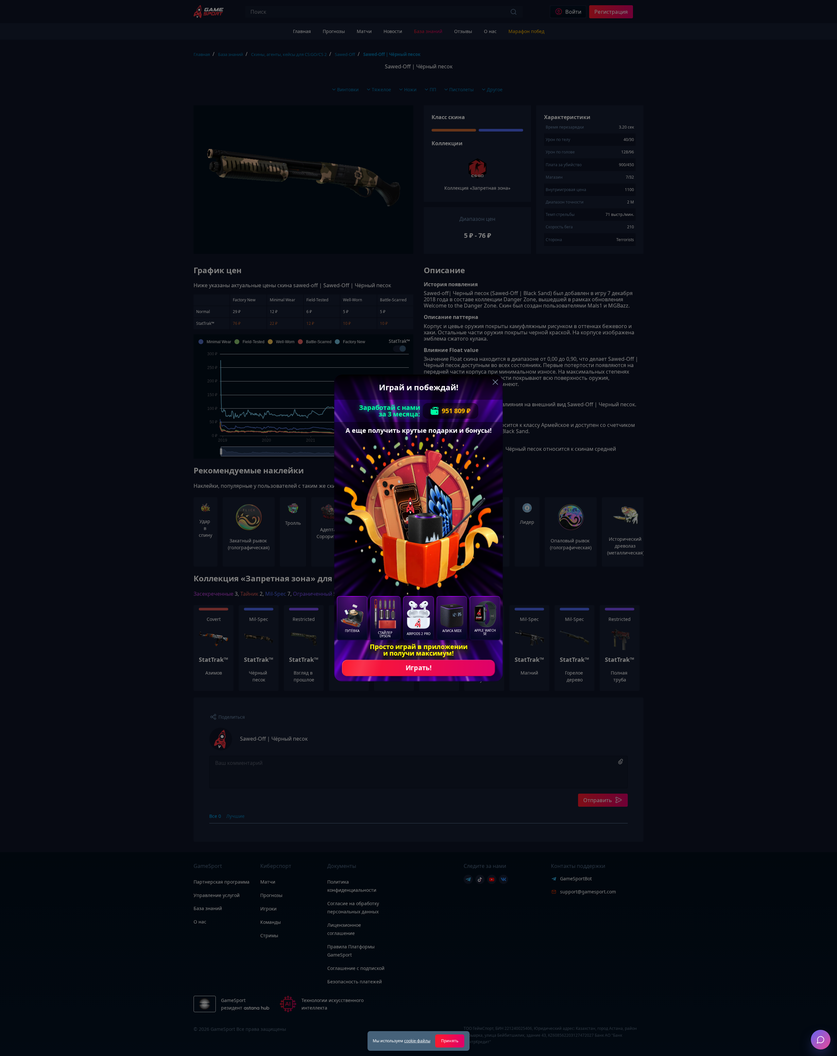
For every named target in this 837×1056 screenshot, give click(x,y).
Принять (449, 1041)
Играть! (418, 667)
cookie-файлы (417, 1041)
